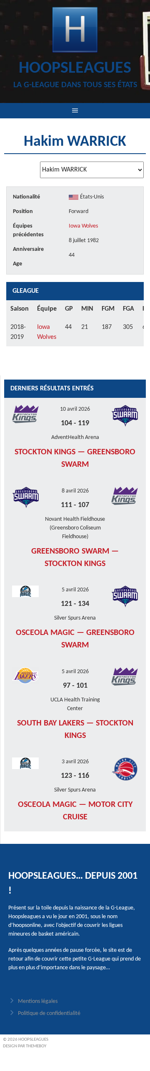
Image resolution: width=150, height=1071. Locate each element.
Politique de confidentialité (49, 1013)
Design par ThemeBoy (24, 1046)
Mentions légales (38, 1001)
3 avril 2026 (75, 762)
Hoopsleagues (75, 68)
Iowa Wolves (83, 226)
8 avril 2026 (75, 491)
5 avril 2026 (75, 590)
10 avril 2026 (75, 409)
